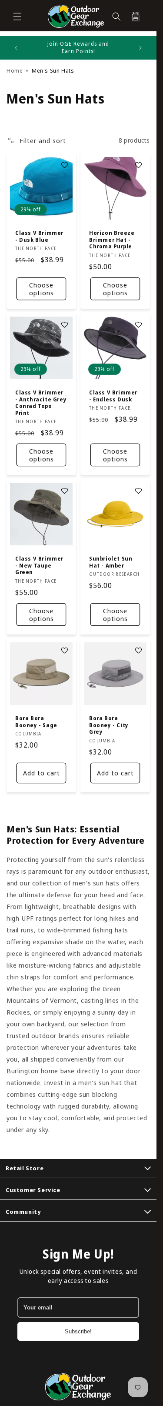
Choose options (41, 289)
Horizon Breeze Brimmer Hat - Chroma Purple (111, 240)
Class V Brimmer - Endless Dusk (113, 396)
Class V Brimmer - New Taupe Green (39, 565)
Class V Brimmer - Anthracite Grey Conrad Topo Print (41, 402)
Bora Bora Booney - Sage (36, 721)
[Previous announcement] (16, 47)
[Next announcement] (140, 47)
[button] (17, 16)
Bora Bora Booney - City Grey (109, 725)
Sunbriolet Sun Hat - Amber (110, 562)
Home (15, 70)
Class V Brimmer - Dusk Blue (39, 236)
